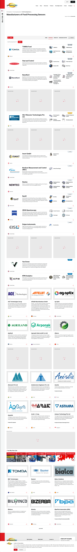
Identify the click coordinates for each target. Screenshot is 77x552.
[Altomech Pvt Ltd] (17, 385)
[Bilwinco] (17, 511)
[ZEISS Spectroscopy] (41, 214)
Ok (15, 549)
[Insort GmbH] (41, 158)
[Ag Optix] (64, 303)
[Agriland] (17, 332)
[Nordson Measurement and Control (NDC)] (41, 172)
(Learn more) (73, 16)
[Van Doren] (41, 266)
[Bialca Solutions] (64, 479)
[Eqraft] (41, 200)
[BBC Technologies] (17, 479)
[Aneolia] (64, 385)
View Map (72, 37)
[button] (74, 458)
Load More (41, 528)
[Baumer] (41, 479)
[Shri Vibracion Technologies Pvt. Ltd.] (41, 120)
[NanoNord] (41, 80)
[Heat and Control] (41, 65)
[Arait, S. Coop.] (41, 414)
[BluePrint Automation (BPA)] (64, 511)
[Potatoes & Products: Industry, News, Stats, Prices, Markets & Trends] (12, 6)
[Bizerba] (41, 511)
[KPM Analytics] (41, 280)
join (73, 1)
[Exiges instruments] (41, 228)
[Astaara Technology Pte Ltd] (64, 414)
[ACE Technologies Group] (17, 303)
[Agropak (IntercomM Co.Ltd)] (41, 332)
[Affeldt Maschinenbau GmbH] (41, 303)
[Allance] (64, 332)
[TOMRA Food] (41, 51)
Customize (21, 549)
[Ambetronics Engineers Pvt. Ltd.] (41, 385)
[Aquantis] (17, 414)
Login (67, 1)
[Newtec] (41, 186)
